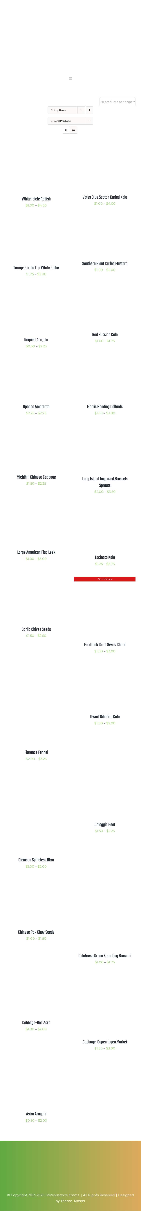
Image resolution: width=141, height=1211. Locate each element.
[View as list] (73, 129)
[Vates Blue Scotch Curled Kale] (104, 147)
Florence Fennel (36, 752)
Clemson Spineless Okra (36, 860)
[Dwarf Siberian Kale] (104, 667)
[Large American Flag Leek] (36, 508)
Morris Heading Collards (105, 406)
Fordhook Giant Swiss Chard (105, 645)
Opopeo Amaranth (36, 406)
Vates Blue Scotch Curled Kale (105, 197)
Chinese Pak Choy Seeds (36, 932)
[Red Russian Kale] (104, 290)
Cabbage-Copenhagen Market (105, 1042)
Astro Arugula (36, 1114)
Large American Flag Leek (36, 552)
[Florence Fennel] (36, 667)
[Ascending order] (89, 110)
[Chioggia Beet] (104, 775)
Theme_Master (73, 1201)
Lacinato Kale (105, 557)
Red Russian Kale (105, 334)
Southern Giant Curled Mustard (104, 263)
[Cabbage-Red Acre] (36, 978)
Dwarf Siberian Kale (105, 717)
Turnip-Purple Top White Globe (36, 268)
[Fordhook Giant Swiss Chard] (104, 580)
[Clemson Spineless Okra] (36, 775)
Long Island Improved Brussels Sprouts (105, 482)
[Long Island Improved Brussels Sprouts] (104, 429)
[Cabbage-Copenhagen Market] (104, 978)
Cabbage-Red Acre (36, 1022)
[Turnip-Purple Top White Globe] (36, 221)
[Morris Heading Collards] (104, 362)
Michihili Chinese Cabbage (36, 477)
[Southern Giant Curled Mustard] (104, 221)
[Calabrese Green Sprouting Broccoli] (103, 882)
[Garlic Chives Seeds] (36, 580)
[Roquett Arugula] (36, 290)
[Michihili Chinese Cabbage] (36, 429)
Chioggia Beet (105, 824)
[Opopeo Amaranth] (36, 362)
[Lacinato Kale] (104, 508)
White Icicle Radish (36, 199)
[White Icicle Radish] (36, 147)
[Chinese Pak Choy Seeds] (36, 882)
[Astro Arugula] (36, 1064)
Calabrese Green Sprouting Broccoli (104, 956)
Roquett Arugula (36, 340)
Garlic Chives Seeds (36, 629)
